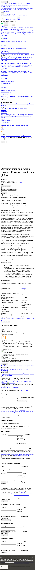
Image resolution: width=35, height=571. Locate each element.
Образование (25, 63)
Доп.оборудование (6, 120)
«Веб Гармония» (25, 390)
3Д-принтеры (5, 27)
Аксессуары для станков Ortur (19, 125)
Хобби (31, 63)
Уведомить (24, 466)
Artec (2, 108)
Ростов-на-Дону (5, 6)
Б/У (23, 54)
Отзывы (26, 215)
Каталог (3, 26)
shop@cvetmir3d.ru (6, 381)
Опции (10, 101)
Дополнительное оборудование (10, 57)
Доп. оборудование (28, 374)
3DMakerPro (12, 108)
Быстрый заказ (12, 189)
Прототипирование (6, 63)
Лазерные (3, 97)
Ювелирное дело (24, 66)
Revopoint (3, 110)
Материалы (4, 113)
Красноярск (4, 5)
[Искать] (18, 18)
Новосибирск (23, 5)
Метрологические (21, 96)
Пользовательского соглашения (21, 412)
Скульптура (4, 66)
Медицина (29, 65)
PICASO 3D (20, 72)
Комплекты (4, 35)
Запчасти (29, 57)
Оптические (29, 96)
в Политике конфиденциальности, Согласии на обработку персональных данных (17, 410)
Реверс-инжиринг (21, 104)
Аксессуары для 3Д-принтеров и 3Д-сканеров (20, 32)
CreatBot (20, 71)
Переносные (11, 96)
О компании (4, 364)
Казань (21, 3)
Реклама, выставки (13, 66)
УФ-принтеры (5, 122)
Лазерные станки (6, 125)
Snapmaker (4, 72)
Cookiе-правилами (9, 562)
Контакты (24, 9)
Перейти (20, 182)
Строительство (13, 65)
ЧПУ (2, 123)
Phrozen (14, 72)
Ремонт (27, 8)
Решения (10, 375)
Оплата (12, 8)
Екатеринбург (15, 3)
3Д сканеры (12, 374)
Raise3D (26, 72)
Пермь (29, 5)
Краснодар (27, 3)
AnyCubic (4, 71)
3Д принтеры (5, 374)
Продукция (4, 372)
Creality (15, 71)
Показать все (4, 75)
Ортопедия (4, 68)
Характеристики (12, 215)
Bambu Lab (10, 71)
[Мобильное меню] (2, 13)
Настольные (4, 53)
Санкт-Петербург (6, 3)
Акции (19, 9)
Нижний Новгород (13, 5)
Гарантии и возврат (17, 369)
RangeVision (19, 108)
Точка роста (27, 365)
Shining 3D (26, 108)
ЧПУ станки (20, 27)
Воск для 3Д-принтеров (22, 59)
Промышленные (13, 53)
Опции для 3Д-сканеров (8, 34)
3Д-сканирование (20, 8)
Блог (15, 9)
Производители (19, 365)
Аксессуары (23, 57)
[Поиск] (6, 23)
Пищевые (12, 54)
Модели (20, 215)
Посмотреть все (29, 54)
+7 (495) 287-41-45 (9, 14)
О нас (2, 8)
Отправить (4, 501)
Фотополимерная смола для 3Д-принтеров (13, 30)
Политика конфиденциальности (10, 387)
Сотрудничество (9, 365)
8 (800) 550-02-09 (16, 19)
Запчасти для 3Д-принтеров (23, 34)
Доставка (7, 8)
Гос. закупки (9, 9)
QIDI (30, 72)
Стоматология (16, 63)
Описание (3, 215)
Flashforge (26, 71)
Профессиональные (23, 53)
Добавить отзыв (5, 321)
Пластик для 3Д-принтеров (17, 29)
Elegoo (3, 74)
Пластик (3, 59)
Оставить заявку (21, 400)
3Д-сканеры (12, 27)
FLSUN (9, 72)
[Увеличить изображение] (1, 140)
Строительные (5, 54)
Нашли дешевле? (5, 186)
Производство (5, 65)
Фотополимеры (10, 59)
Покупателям (4, 367)
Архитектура (22, 65)
